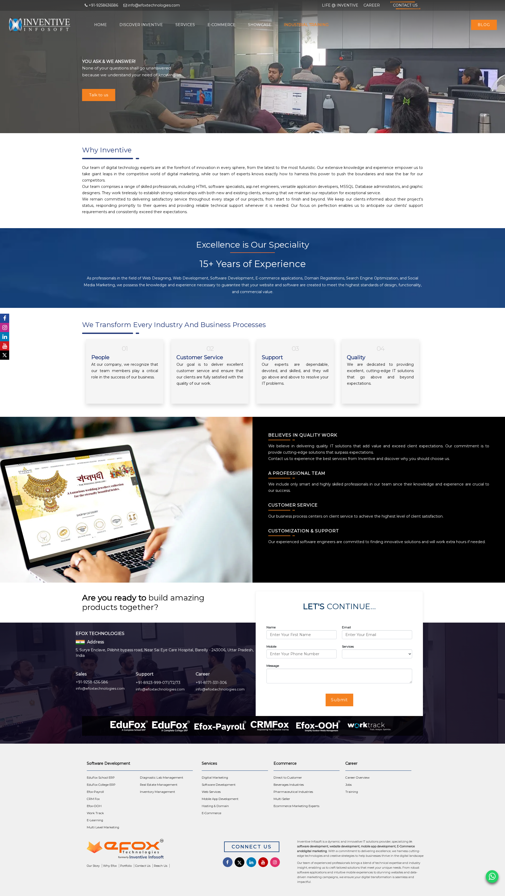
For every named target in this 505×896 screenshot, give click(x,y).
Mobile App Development (220, 799)
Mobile (271, 646)
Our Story (93, 866)
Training (351, 792)
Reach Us (160, 866)
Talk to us (98, 94)
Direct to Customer (288, 777)
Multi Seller (282, 799)
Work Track (95, 813)
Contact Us (405, 5)
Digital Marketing (215, 777)
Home (100, 24)
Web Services (211, 792)
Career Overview (357, 777)
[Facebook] (4, 318)
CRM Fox (93, 799)
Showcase (259, 24)
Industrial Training (306, 24)
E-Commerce (221, 24)
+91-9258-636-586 (92, 682)
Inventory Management (157, 792)
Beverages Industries (289, 785)
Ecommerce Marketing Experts (296, 806)
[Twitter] (4, 355)
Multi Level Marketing (103, 827)
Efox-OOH (94, 806)
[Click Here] (147, 850)
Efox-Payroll (95, 792)
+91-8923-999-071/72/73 (158, 682)
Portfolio (126, 866)
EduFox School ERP (101, 777)
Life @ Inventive (340, 5)
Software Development (219, 785)
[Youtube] (4, 346)
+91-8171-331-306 (211, 682)
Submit (339, 699)
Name (271, 627)
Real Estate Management (159, 785)
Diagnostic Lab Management (161, 777)
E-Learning (95, 820)
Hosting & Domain (215, 806)
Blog (484, 24)
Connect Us (252, 847)
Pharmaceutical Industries (293, 792)
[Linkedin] (4, 336)
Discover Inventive (141, 24)
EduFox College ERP (101, 785)
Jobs (348, 785)
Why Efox (110, 866)
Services (185, 24)
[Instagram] (4, 327)
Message (272, 666)
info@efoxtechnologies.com (100, 688)
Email (346, 627)
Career (371, 5)
